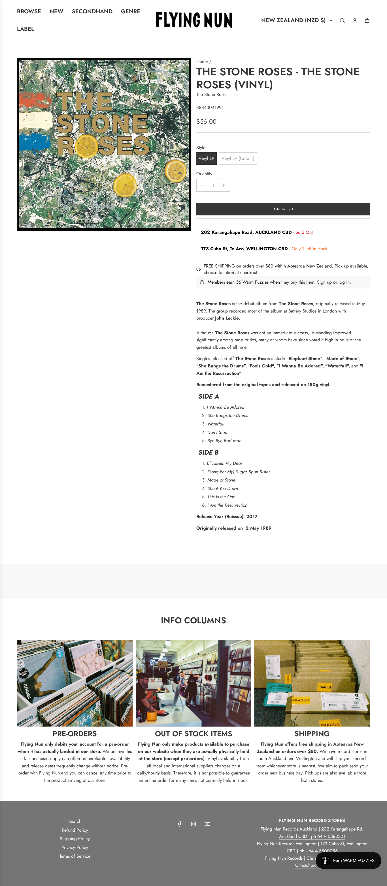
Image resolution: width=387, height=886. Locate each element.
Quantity (204, 173)
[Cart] (367, 20)
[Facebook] (179, 824)
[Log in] (354, 20)
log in (344, 282)
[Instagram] (193, 824)
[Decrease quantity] (203, 185)
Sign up (324, 282)
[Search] (342, 20)
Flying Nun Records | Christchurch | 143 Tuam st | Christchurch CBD (312, 862)
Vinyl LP (206, 158)
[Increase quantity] (224, 185)
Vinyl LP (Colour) (238, 158)
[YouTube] (207, 824)
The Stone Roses (211, 94)
